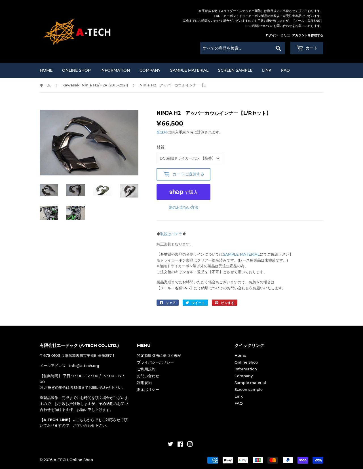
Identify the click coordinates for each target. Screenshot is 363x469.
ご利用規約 (146, 369)
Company (150, 70)
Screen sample (235, 70)
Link (266, 70)
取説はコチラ (171, 234)
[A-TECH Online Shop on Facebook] (180, 445)
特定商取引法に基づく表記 (159, 355)
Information (115, 70)
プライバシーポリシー (155, 362)
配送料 (162, 132)
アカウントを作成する (307, 35)
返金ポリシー (148, 389)
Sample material (189, 70)
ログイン (272, 35)
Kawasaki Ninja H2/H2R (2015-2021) (95, 85)
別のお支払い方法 (183, 207)
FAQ (285, 70)
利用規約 (144, 382)
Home (46, 70)
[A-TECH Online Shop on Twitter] (170, 445)
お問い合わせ (148, 375)
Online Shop (76, 70)
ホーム (45, 85)
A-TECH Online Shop (73, 459)
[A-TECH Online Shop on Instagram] (190, 445)
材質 (160, 147)
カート (311, 47)
